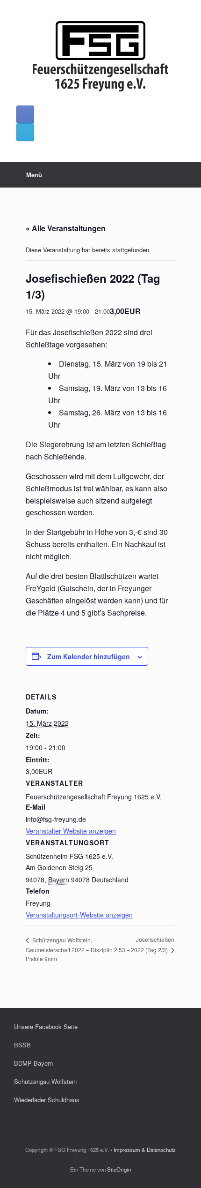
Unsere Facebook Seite (46, 1026)
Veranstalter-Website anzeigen (71, 830)
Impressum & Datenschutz (145, 1149)
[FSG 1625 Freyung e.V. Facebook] (25, 114)
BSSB (22, 1044)
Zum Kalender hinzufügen (88, 656)
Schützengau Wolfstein (45, 1081)
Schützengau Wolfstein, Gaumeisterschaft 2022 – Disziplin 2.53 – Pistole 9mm (78, 949)
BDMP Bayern (33, 1063)
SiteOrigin (119, 1169)
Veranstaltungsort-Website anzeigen (79, 914)
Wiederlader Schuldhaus (46, 1099)
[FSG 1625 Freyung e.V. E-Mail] (25, 132)
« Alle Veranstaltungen (66, 228)
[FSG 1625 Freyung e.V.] (100, 56)
